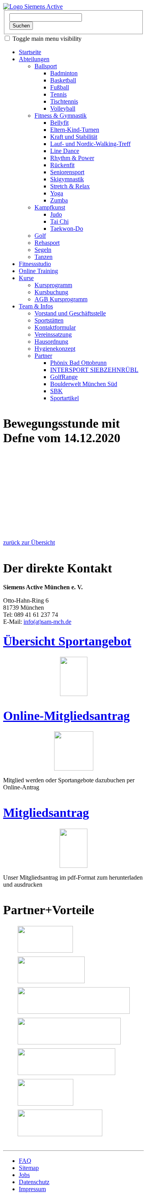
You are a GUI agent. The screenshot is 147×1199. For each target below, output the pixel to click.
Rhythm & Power (72, 158)
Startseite (30, 52)
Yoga (56, 193)
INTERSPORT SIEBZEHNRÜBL (94, 369)
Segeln (42, 249)
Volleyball (62, 108)
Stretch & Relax (70, 186)
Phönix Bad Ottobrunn (78, 362)
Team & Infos (36, 306)
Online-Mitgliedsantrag (66, 716)
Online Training (38, 271)
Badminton (64, 73)
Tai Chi (59, 221)
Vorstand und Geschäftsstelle (70, 313)
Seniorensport (67, 172)
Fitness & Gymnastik (60, 115)
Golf (40, 235)
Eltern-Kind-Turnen (74, 129)
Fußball (59, 87)
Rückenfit (62, 165)
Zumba (59, 200)
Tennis (58, 94)
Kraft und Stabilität (73, 136)
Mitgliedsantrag (46, 812)
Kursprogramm (53, 285)
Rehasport (47, 242)
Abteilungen (34, 59)
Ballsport (45, 66)
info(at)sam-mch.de (47, 621)
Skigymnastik (67, 179)
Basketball (63, 80)
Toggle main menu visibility (47, 38)
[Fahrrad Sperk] (45, 939)
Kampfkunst (49, 207)
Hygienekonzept (54, 348)
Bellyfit (59, 122)
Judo (56, 214)
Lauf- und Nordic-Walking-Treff (90, 143)
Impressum (32, 1189)
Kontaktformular (55, 327)
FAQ (25, 1160)
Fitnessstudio (35, 264)
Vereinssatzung (53, 334)
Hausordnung (51, 341)
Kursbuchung (51, 292)
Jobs (24, 1175)
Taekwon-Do (66, 228)
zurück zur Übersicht (29, 542)
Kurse (26, 278)
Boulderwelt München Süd (83, 384)
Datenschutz (34, 1182)
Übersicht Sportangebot (67, 641)
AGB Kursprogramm (60, 299)
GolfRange (64, 377)
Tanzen (43, 256)
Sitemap (29, 1167)
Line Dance (64, 151)
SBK (56, 391)
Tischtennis (64, 101)
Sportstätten (49, 320)
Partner (43, 355)
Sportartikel (64, 398)
